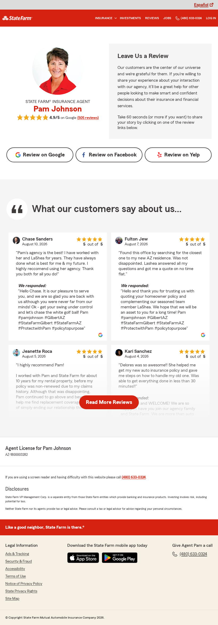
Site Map (12, 599)
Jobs (167, 18)
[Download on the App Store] (83, 557)
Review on (44, 155)
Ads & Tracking (17, 554)
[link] (17, 18)
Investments (130, 18)
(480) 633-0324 (191, 18)
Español (201, 5)
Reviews (152, 18)
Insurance (103, 18)
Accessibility (15, 569)
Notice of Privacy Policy (23, 584)
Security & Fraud (18, 561)
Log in (211, 18)
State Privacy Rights (21, 591)
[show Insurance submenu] (114, 18)
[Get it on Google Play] (119, 557)
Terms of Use (15, 576)
